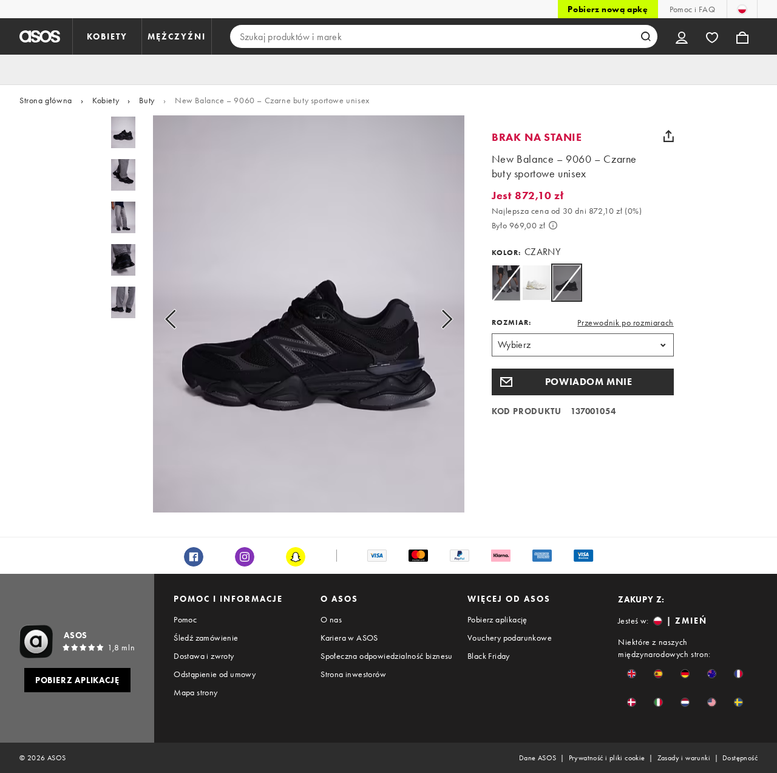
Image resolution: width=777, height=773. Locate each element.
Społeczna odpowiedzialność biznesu (387, 655)
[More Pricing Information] (553, 225)
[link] (566, 283)
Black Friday (488, 655)
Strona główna (45, 100)
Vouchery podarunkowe (509, 637)
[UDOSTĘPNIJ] (669, 136)
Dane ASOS (538, 758)
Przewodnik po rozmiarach (625, 322)
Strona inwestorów (353, 674)
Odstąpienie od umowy (215, 674)
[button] (583, 382)
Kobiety (105, 100)
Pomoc (185, 619)
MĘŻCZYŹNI (177, 36)
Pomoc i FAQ (692, 9)
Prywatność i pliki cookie (607, 758)
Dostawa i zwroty (204, 655)
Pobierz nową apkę (608, 9)
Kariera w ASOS (349, 637)
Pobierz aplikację (497, 619)
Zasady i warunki (683, 758)
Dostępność (740, 758)
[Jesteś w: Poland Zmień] (742, 9)
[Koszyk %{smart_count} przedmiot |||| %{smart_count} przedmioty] (742, 36)
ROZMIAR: (511, 322)
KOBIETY (107, 36)
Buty (146, 100)
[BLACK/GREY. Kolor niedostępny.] (505, 283)
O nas (331, 619)
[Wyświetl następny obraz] (433, 318)
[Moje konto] (682, 36)
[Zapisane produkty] (712, 36)
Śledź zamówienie (206, 637)
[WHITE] (536, 283)
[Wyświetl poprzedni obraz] (184, 318)
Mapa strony (195, 692)
